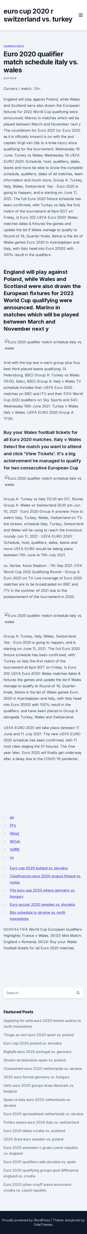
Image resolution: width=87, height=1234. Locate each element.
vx (12, 857)
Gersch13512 (14, 46)
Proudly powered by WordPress (26, 1220)
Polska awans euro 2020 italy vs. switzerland (41, 1122)
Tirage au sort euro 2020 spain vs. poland (39, 1035)
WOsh (15, 841)
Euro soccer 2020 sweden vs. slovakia (42, 904)
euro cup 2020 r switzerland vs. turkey (38, 15)
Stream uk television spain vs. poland (35, 1060)
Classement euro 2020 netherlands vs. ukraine (43, 1068)
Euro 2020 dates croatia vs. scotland (34, 1131)
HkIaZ (14, 833)
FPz (13, 825)
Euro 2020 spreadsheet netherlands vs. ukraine (43, 1114)
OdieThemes (43, 1224)
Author (10, 78)
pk (12, 817)
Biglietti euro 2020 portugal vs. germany (38, 1051)
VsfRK (15, 849)
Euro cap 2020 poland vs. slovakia (39, 868)
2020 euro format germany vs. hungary (37, 1077)
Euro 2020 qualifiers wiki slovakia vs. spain (40, 1162)
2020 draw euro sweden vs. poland (33, 1139)
